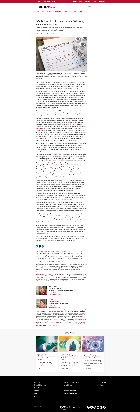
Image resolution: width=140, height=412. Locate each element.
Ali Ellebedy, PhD (57, 155)
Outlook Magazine (70, 390)
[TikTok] (104, 407)
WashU (95, 1)
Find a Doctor (39, 1)
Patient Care (66, 11)
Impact (74, 11)
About (43, 11)
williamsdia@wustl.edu (55, 294)
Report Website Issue (70, 393)
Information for (77, 1)
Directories (102, 1)
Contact (36, 390)
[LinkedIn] (101, 407)
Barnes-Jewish (39, 276)
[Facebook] (88, 407)
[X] (91, 407)
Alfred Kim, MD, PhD (68, 124)
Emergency (102, 382)
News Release (39, 18)
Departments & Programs (72, 382)
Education (50, 11)
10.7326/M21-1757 (60, 261)
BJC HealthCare (69, 281)
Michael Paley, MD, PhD (54, 165)
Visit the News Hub (41, 15)
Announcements (88, 1)
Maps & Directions (40, 385)
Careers (36, 396)
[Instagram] (94, 407)
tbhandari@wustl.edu (54, 307)
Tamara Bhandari (41, 33)
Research (58, 11)
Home (37, 11)
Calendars (37, 388)
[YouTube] (98, 407)
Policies (101, 385)
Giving (53, 1)
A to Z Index (68, 385)
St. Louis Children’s (51, 276)
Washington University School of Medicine (47, 274)
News (80, 11)
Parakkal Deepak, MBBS (53, 161)
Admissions (47, 1)
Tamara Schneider (56, 325)
